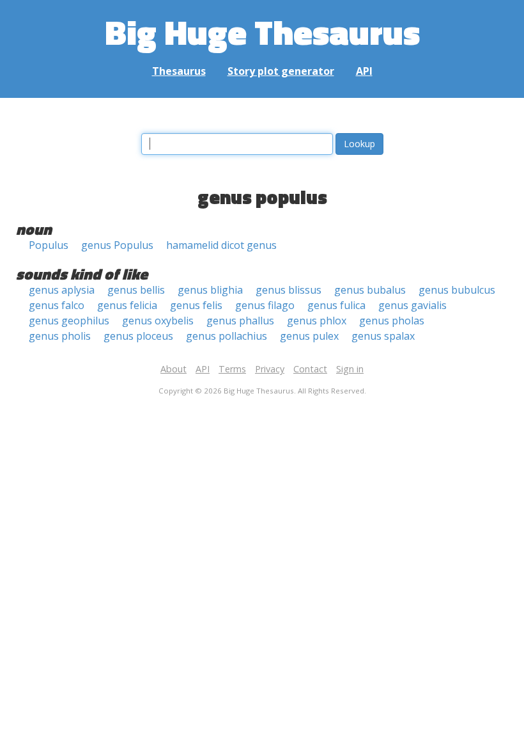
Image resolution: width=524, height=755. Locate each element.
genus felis (196, 305)
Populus (48, 245)
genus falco (56, 305)
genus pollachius (226, 336)
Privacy (269, 369)
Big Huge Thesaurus (262, 31)
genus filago (265, 305)
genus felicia (127, 305)
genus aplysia (62, 290)
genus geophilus (69, 321)
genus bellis (136, 290)
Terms (232, 369)
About (173, 369)
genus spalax (383, 336)
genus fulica (336, 305)
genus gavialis (412, 305)
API (364, 71)
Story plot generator (280, 71)
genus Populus (117, 245)
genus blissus (288, 290)
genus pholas (391, 321)
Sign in (350, 369)
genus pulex (309, 336)
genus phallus (240, 321)
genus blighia (210, 290)
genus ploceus (138, 336)
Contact (310, 369)
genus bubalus (370, 290)
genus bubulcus (457, 290)
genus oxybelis (158, 321)
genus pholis (60, 336)
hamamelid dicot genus (221, 245)
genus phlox (316, 321)
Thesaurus (179, 71)
